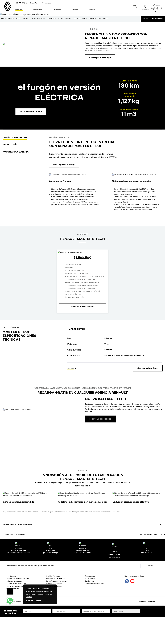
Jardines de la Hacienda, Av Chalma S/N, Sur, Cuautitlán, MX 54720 (30, 566)
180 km (128, 85)
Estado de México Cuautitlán (33, 3)
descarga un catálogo (64, 164)
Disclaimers (103, 19)
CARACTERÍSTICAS (38, 19)
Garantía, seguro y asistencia (56, 581)
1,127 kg (128, 100)
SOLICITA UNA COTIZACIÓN (153, 19)
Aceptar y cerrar (33, 600)
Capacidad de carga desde (129, 94)
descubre (92, 9)
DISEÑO (25, 19)
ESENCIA (92, 19)
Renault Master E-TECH (10, 19)
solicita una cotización (82, 306)
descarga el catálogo (147, 368)
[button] (100, 58)
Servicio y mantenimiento (55, 578)
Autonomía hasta (128, 80)
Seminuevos (57, 9)
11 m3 (128, 113)
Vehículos (18, 9)
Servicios (75, 9)
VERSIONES (51, 19)
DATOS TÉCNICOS (64, 19)
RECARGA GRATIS (80, 19)
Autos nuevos (90, 578)
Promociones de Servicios (94, 583)
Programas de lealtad (54, 583)
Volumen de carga (129, 109)
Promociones (37, 9)
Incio (7, 534)
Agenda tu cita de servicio (16, 583)
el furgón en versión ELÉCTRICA (59, 91)
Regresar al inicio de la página (151, 534)
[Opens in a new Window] (15, 44)
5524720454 (151, 566)
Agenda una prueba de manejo (17, 578)
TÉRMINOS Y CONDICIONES (17, 524)
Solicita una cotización (14, 581)
